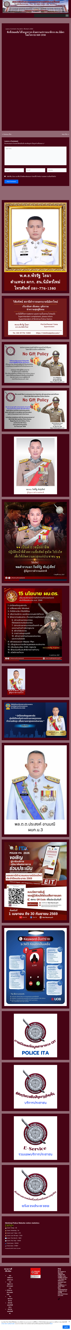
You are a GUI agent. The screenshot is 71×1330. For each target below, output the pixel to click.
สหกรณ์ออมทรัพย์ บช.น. (10, 1305)
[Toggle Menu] (67, 15)
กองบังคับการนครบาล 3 (10, 1278)
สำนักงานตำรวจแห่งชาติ (10, 1292)
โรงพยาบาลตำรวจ (10, 1299)
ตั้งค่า (51, 1323)
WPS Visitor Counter (16, 1248)
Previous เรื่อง (6, 134)
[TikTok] (59, 1299)
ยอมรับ (66, 1327)
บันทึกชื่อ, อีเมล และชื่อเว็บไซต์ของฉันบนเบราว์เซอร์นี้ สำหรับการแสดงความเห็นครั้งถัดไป (31, 176)
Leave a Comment (11, 29)
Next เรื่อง (65, 134)
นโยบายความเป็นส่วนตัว (8, 1323)
